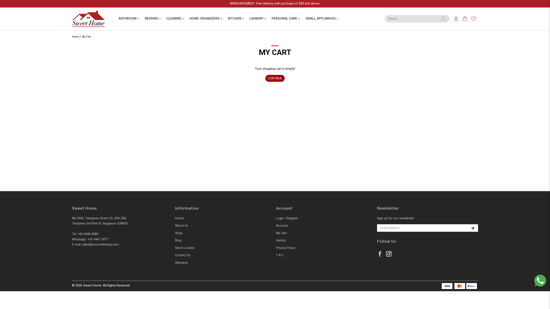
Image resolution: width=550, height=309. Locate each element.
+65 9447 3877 (97, 239)
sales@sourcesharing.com (100, 244)
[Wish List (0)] (473, 19)
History (281, 240)
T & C (280, 255)
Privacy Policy (285, 248)
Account (282, 225)
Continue (275, 78)
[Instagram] (389, 254)
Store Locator (185, 248)
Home (75, 36)
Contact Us (183, 255)
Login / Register (287, 218)
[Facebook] (380, 254)
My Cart (86, 36)
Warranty (181, 263)
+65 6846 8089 (88, 234)
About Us (181, 225)
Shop (178, 233)
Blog (178, 240)
